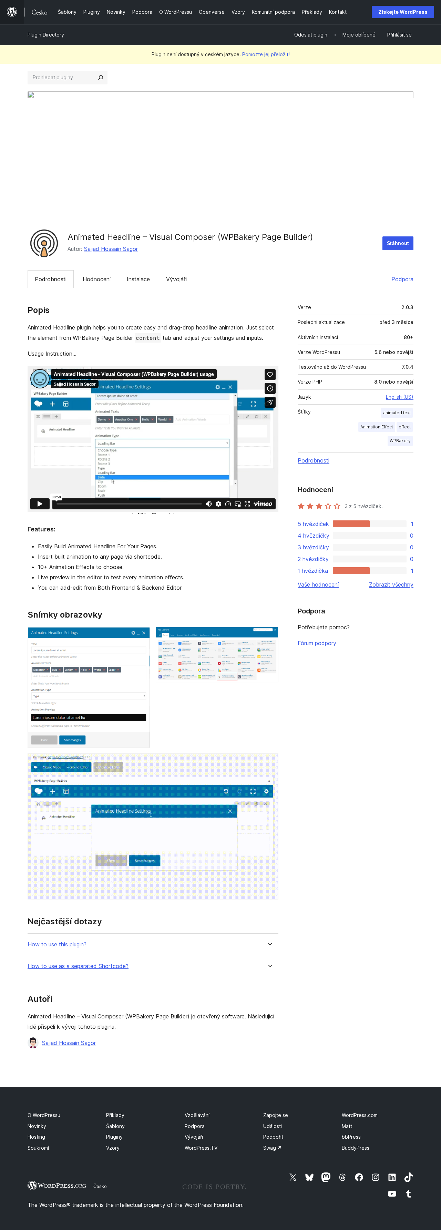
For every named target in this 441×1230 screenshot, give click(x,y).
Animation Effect (376, 426)
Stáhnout (398, 243)
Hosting (36, 1137)
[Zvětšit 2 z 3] (269, 636)
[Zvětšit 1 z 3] (140, 636)
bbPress (351, 1137)
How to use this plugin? (57, 944)
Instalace (138, 279)
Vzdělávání (197, 1115)
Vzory (113, 1148)
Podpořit (273, 1137)
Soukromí (38, 1148)
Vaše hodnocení (318, 584)
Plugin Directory (46, 35)
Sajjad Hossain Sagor (111, 248)
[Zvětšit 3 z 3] (269, 762)
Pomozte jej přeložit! (266, 54)
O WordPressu (44, 1115)
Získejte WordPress (403, 12)
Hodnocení (97, 279)
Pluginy (114, 1137)
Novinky (37, 1126)
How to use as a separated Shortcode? (78, 966)
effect (405, 426)
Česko (100, 1186)
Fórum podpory (317, 643)
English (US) (399, 397)
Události (272, 1126)
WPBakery (400, 440)
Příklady (115, 1115)
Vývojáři (176, 279)
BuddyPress (355, 1148)
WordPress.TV (201, 1148)
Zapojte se (275, 1115)
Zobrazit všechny (391, 584)
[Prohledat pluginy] (100, 77)
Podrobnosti (50, 279)
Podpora (402, 279)
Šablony (115, 1126)
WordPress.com (360, 1115)
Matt (347, 1126)
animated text (397, 412)
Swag (272, 1148)
